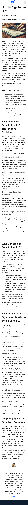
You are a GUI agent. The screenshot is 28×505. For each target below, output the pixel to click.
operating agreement (12, 77)
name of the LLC (9, 162)
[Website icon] (14, 496)
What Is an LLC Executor (18, 414)
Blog (16, 503)
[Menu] (25, 2)
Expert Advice (8, 19)
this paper (12, 233)
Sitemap (12, 503)
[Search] (21, 2)
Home (3, 19)
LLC (13, 19)
